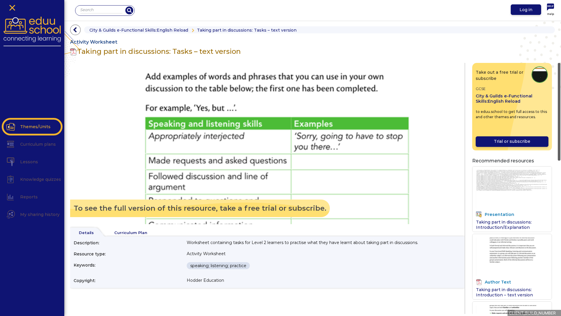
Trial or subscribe (512, 141)
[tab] (86, 233)
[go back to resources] (75, 30)
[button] (10, 126)
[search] (129, 10)
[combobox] (101, 9)
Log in (526, 9)
